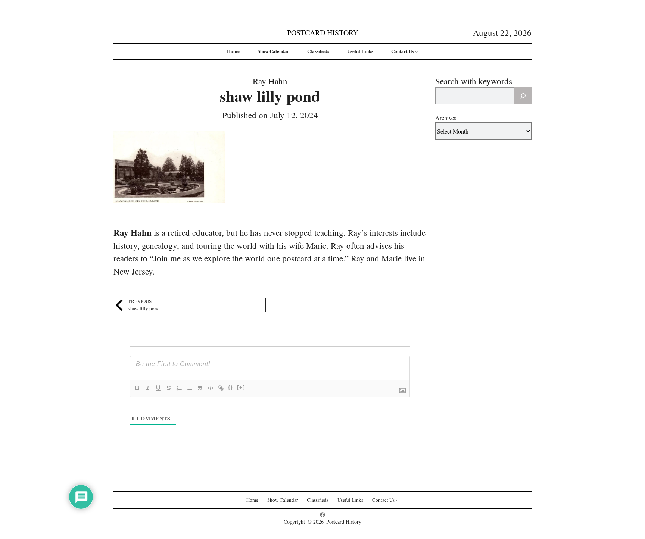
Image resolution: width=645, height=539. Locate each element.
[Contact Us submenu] (416, 51)
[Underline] (158, 387)
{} (230, 387)
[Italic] (148, 387)
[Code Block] (210, 387)
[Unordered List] (189, 387)
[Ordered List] (179, 387)
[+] (241, 387)
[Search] (523, 95)
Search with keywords (473, 81)
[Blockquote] (200, 387)
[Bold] (137, 387)
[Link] (221, 387)
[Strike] (168, 387)
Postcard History (322, 33)
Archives (445, 118)
